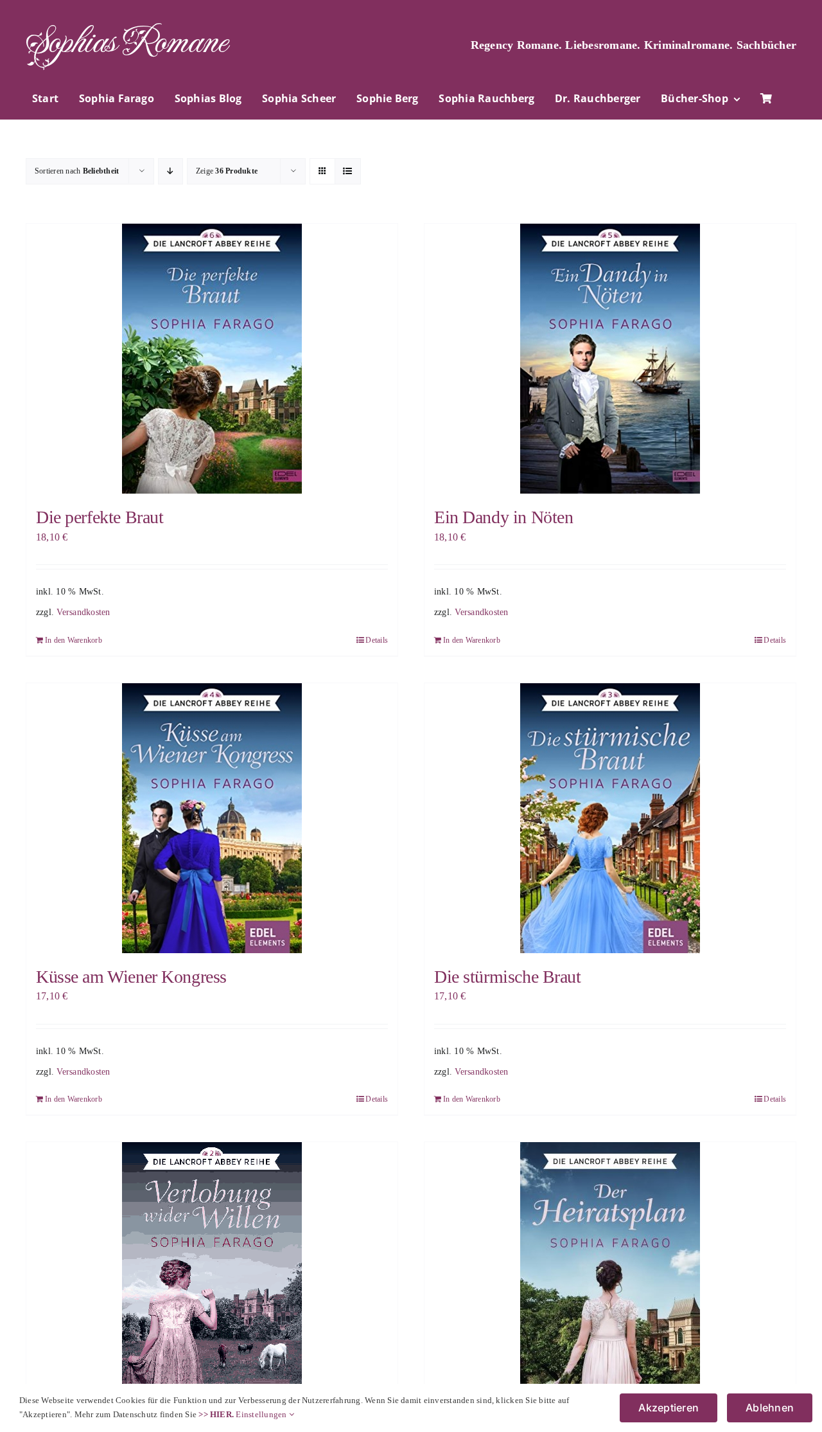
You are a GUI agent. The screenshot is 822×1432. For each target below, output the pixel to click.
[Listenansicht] (347, 171)
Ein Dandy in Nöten (503, 517)
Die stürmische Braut (507, 977)
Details (376, 640)
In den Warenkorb (73, 640)
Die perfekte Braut (99, 517)
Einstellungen (262, 1414)
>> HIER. (216, 1414)
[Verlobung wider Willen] (212, 1277)
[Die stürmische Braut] (610, 818)
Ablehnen (770, 1407)
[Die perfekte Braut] (212, 359)
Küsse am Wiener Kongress (131, 977)
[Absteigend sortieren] (170, 171)
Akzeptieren (668, 1407)
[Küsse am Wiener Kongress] (212, 818)
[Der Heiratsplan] (610, 1284)
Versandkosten (83, 612)
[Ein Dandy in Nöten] (610, 359)
